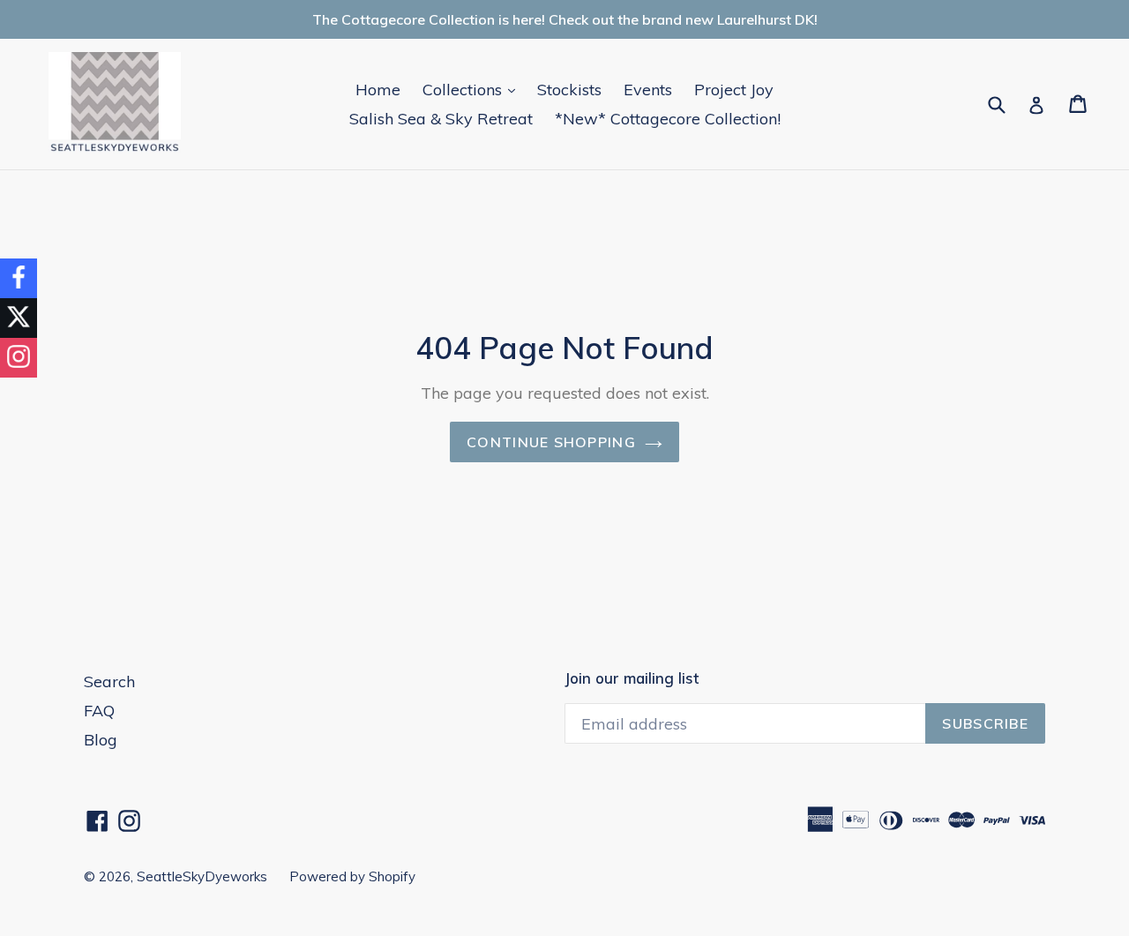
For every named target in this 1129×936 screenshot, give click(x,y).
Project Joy (734, 89)
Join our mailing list (631, 678)
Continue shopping (551, 442)
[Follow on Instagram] (18, 358)
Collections (473, 89)
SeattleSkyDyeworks (202, 876)
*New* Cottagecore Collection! (668, 119)
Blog (100, 740)
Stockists (569, 89)
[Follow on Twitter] (18, 318)
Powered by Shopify (352, 876)
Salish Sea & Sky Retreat (441, 119)
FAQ (99, 710)
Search (109, 681)
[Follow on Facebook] (18, 278)
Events (648, 89)
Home (377, 89)
